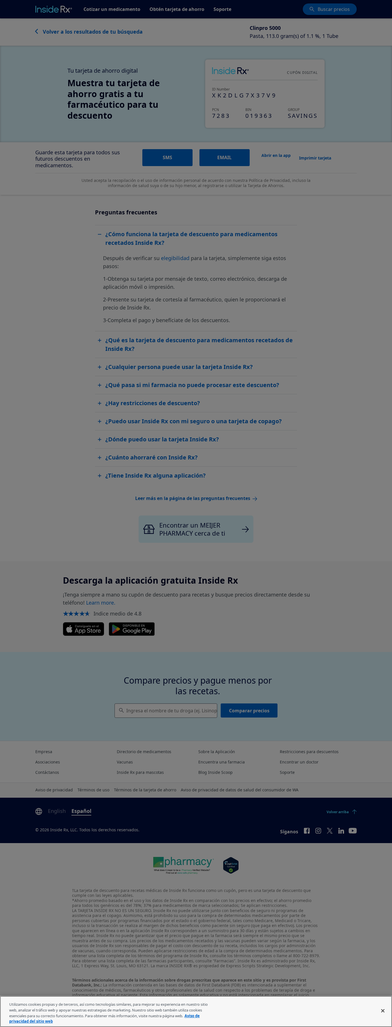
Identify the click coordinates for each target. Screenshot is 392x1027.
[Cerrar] (383, 1010)
